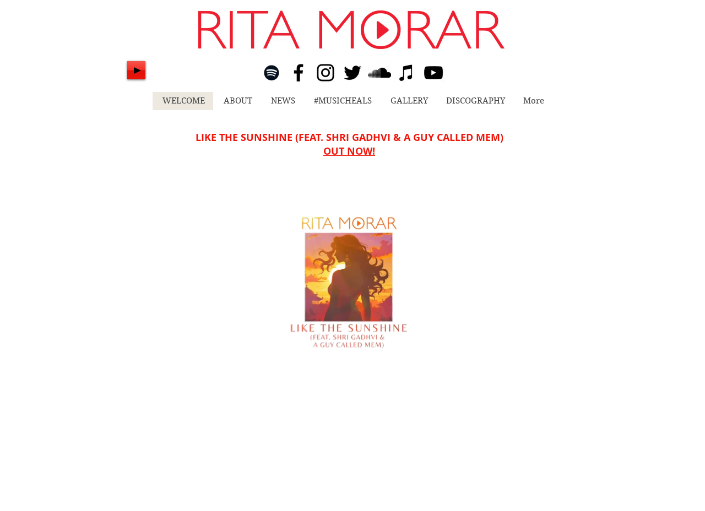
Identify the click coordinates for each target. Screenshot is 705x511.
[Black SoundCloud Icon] (379, 72)
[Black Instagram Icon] (325, 72)
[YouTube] (433, 72)
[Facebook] (298, 72)
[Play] (136, 70)
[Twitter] (352, 72)
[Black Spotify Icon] (271, 72)
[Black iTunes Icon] (406, 72)
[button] (402, 399)
